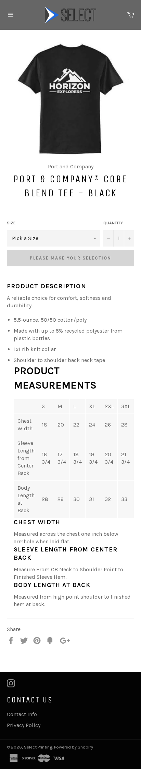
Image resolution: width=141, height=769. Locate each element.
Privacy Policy (23, 725)
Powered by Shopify (73, 747)
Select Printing (38, 747)
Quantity (113, 223)
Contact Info (22, 714)
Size (11, 223)
